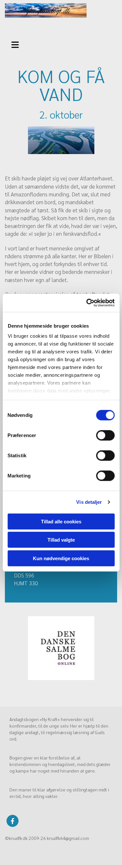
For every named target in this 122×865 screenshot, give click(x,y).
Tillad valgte (61, 540)
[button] (17, 43)
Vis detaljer (89, 502)
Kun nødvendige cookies (61, 558)
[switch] (105, 435)
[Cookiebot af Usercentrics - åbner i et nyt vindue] (87, 303)
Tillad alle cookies (61, 521)
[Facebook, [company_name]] (12, 821)
